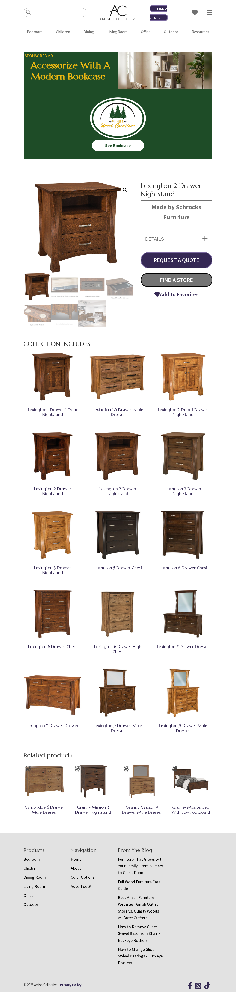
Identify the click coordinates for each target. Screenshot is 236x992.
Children (63, 31)
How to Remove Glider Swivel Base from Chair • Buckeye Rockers (139, 933)
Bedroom (34, 31)
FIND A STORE (176, 279)
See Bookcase (118, 145)
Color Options (82, 877)
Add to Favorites (179, 294)
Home (76, 859)
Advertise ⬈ (81, 886)
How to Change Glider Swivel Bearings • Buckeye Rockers (140, 956)
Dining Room (35, 877)
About (76, 868)
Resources (200, 31)
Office (145, 31)
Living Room (117, 31)
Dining (88, 31)
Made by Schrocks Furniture (176, 212)
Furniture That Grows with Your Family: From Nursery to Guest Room (140, 866)
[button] (125, 190)
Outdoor (171, 31)
